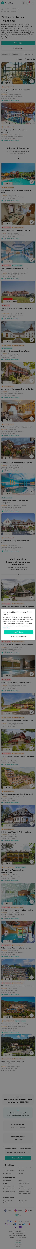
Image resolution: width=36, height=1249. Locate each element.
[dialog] (18, 624)
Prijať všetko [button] (18, 632)
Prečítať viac (6, 628)
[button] (18, 636)
